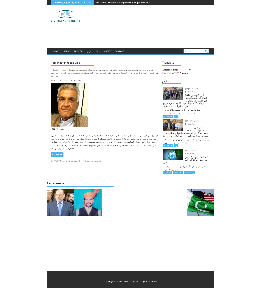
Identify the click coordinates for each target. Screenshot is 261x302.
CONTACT (119, 51)
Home (56, 51)
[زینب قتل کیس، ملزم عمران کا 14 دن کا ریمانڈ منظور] (88, 203)
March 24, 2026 (193, 121)
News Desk (77, 80)
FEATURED (167, 173)
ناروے (65, 161)
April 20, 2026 (192, 88)
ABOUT (107, 51)
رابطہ (97, 51)
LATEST (66, 51)
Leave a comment (94, 161)
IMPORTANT (57, 161)
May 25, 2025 (192, 150)
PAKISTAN (78, 51)
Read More (57, 155)
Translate (183, 73)
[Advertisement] (156, 28)
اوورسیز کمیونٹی (74, 161)
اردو (89, 51)
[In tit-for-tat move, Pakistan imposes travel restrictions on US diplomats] (200, 203)
